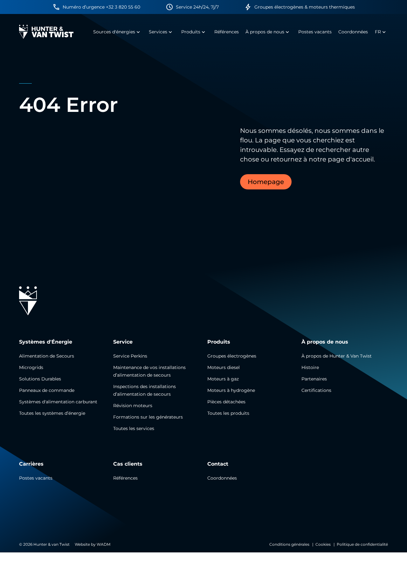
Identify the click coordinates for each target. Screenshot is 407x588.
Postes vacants (35, 478)
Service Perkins (130, 356)
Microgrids (31, 367)
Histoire (310, 367)
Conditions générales (289, 544)
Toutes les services (133, 428)
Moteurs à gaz (223, 379)
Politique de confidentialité (362, 544)
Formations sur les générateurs (148, 417)
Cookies (323, 544)
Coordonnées (222, 478)
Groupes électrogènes (231, 356)
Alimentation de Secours (46, 356)
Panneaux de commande (46, 390)
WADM (103, 544)
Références (125, 478)
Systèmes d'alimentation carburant (58, 402)
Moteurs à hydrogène (231, 390)
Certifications (316, 390)
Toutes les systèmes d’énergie (52, 413)
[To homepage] (46, 32)
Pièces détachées (226, 402)
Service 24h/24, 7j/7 (197, 7)
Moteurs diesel (223, 367)
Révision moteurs (132, 405)
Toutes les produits (228, 413)
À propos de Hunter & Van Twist (336, 356)
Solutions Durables (40, 379)
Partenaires (314, 379)
